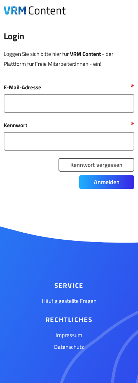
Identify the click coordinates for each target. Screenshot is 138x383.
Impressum (69, 335)
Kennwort (15, 125)
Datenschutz (69, 347)
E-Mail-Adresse (22, 87)
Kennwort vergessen (96, 164)
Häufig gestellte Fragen (69, 301)
